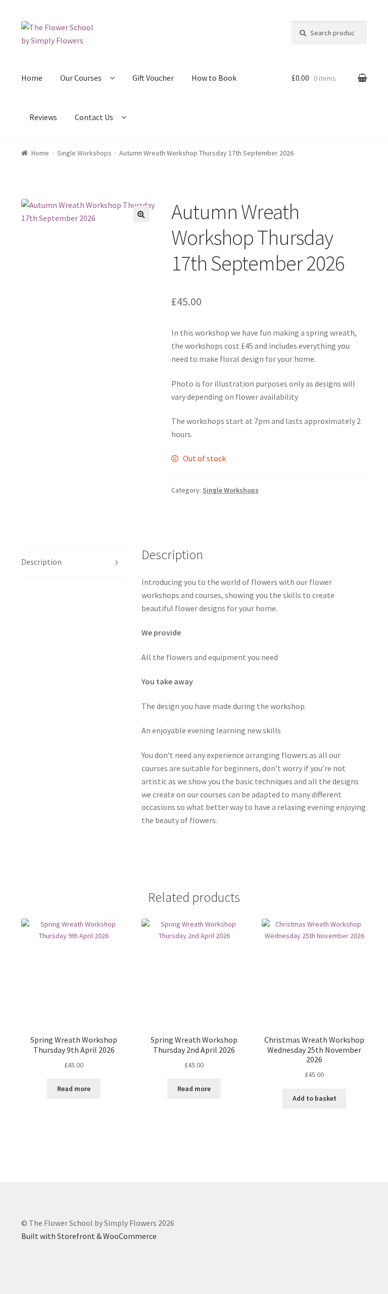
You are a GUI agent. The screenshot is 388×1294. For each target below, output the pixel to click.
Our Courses (81, 78)
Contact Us (94, 117)
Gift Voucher (153, 78)
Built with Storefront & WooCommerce (89, 1236)
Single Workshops (84, 152)
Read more (73, 1088)
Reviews (43, 117)
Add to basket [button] (314, 1098)
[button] (141, 214)
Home (31, 78)
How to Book (213, 78)
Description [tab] (41, 562)
